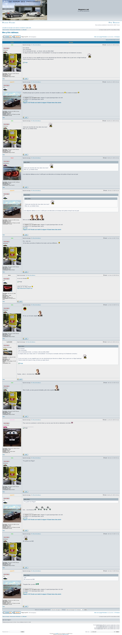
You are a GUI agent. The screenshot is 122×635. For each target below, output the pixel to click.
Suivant (117, 36)
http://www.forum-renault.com (24, 288)
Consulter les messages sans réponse (10, 27)
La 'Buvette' (24, 29)
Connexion (5, 22)
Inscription (12, 22)
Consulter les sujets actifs (25, 27)
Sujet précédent (109, 39)
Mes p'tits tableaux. (10, 32)
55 (115, 36)
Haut (4, 78)
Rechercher (117, 22)
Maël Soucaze (66, 634)
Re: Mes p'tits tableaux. (36, 44)
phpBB (56, 633)
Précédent (104, 36)
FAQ (111, 22)
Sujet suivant (116, 39)
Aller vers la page (98, 36)
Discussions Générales (15, 29)
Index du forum (6, 29)
